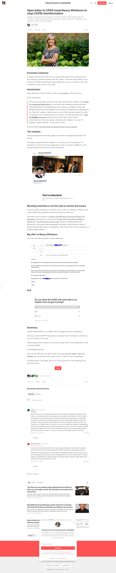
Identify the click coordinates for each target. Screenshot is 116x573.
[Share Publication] (95, 3)
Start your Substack (53, 565)
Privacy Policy (70, 553)
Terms (61, 561)
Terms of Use (66, 552)
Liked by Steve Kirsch (37, 445)
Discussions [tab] (40, 482)
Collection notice (69, 561)
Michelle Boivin (35, 443)
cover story (42, 117)
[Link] (24, 73)
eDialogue (35, 117)
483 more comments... (33, 474)
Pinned (34, 411)
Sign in (111, 3)
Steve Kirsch (34, 24)
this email (64, 93)
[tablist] (34, 394)
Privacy (57, 561)
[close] (74, 522)
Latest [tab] (33, 482)
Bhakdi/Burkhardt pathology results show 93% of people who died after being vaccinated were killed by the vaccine (49, 506)
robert (32, 410)
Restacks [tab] (38, 394)
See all (30, 535)
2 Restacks (47, 376)
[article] (58, 494)
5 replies (35, 466)
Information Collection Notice (57, 553)
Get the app (66, 565)
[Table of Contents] (2, 286)
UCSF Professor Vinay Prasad (48, 222)
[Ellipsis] (88, 409)
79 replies (35, 438)
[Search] (91, 3)
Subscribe (102, 3)
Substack (49, 569)
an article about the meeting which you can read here (58, 127)
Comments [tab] (31, 394)
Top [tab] (29, 482)
